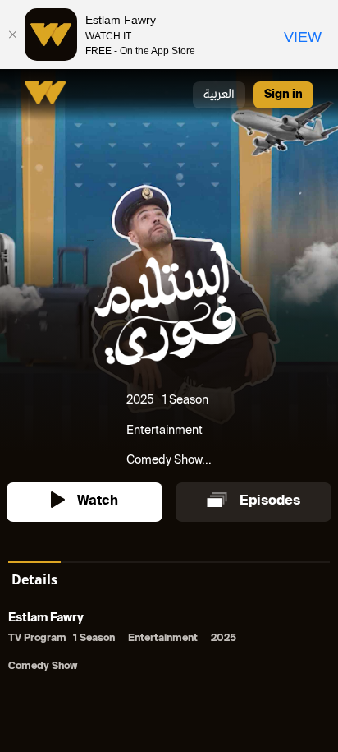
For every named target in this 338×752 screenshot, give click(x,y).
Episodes (270, 502)
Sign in (283, 95)
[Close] (12, 34)
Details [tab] (34, 579)
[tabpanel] (169, 644)
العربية (219, 95)
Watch (97, 502)
